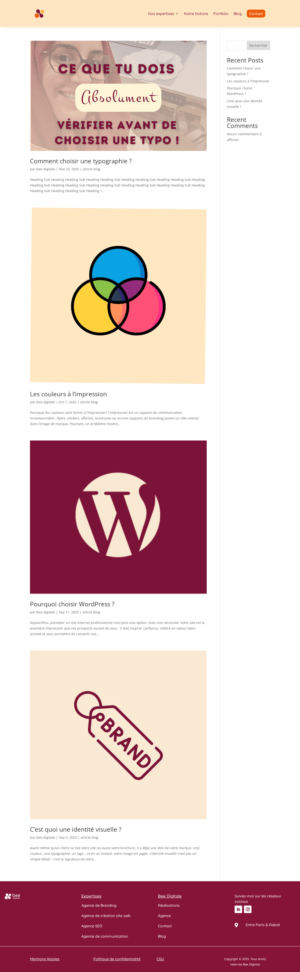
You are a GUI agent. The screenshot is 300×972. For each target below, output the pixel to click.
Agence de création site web (106, 915)
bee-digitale (45, 169)
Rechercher (258, 45)
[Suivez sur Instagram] (247, 909)
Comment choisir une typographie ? (81, 161)
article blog (91, 169)
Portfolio (221, 13)
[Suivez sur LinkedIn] (238, 909)
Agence (164, 915)
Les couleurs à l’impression (68, 394)
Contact (165, 926)
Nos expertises (161, 13)
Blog (238, 13)
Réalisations (169, 905)
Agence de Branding (98, 905)
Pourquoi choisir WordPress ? (72, 604)
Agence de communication (104, 936)
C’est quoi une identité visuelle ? (75, 829)
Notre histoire (196, 13)
